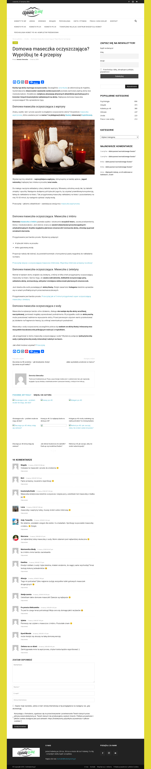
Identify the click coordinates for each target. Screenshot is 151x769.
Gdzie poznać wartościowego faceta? (122, 151)
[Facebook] (129, 1)
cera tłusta (62, 88)
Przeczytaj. (40, 345)
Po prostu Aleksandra (30, 607)
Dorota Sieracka (22, 59)
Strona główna (17, 39)
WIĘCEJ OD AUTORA (42, 395)
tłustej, (68, 115)
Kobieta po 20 (35, 27)
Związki (52, 21)
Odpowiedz (24, 471)
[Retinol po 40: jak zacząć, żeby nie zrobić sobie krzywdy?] (82, 433)
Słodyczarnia (26, 594)
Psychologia (64, 21)
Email (102, 61)
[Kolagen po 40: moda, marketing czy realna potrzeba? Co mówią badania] (82, 408)
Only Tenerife (26, 520)
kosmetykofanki (28, 491)
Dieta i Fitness (80, 21)
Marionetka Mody (28, 549)
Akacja (24, 578)
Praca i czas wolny (98, 21)
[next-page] (55, 450)
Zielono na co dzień (29, 646)
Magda (24, 465)
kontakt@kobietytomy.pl (66, 759)
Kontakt (114, 21)
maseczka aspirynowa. (70, 204)
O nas (86, 767)
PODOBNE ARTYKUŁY (22, 395)
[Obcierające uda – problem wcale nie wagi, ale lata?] (25, 408)
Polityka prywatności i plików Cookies (126, 767)
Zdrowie (42, 21)
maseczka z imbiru (29, 222)
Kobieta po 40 (20, 27)
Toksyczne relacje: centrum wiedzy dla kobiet (80, 27)
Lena (23, 507)
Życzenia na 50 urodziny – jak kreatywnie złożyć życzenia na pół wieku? (31, 363)
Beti (22, 478)
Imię (102, 52)
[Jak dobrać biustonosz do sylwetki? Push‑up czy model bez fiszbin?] (53, 433)
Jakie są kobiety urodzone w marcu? (80, 362)
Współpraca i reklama (104, 767)
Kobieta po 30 (50, 27)
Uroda (32, 21)
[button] (135, 21)
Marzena (24, 536)
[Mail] (136, 1)
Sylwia (23, 620)
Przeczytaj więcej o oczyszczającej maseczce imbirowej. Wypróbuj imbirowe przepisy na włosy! (52, 263)
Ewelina (24, 562)
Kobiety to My (20, 21)
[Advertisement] (55, 73)
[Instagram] (133, 1)
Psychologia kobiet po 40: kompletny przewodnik (36, 32)
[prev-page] (51, 450)
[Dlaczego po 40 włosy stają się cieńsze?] (25, 433)
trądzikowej (87, 115)
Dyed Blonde (26, 633)
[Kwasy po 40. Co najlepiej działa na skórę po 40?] (53, 408)
